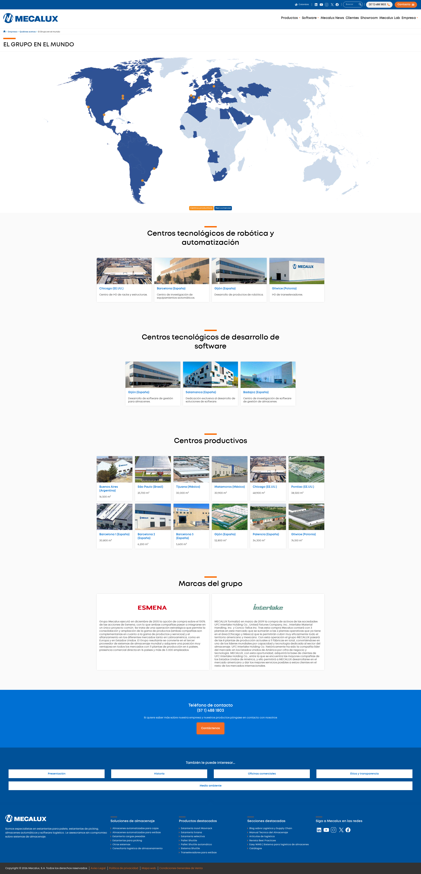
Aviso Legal (98, 868)
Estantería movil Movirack (196, 828)
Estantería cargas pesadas (128, 837)
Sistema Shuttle (190, 849)
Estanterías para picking (127, 841)
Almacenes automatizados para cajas (135, 828)
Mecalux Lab (389, 18)
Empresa (409, 18)
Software (309, 18)
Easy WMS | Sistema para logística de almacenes (279, 845)
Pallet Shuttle (189, 841)
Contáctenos (210, 728)
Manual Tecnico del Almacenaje (268, 833)
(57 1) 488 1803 (210, 710)
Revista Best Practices (262, 841)
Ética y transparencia (364, 774)
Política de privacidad (123, 868)
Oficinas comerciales (262, 774)
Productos (290, 18)
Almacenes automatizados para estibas (136, 833)
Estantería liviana (191, 833)
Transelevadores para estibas (199, 853)
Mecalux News (332, 18)
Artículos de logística (262, 837)
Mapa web (149, 868)
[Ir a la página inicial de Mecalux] (4, 32)
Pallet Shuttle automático (196, 845)
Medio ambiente (211, 786)
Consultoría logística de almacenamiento (137, 849)
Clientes (352, 18)
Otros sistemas (121, 845)
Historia (159, 774)
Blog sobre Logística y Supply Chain (270, 828)
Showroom (369, 18)
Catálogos (255, 849)
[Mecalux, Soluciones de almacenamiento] (30, 24)
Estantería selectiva (193, 837)
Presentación (56, 774)
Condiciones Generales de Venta (181, 868)
